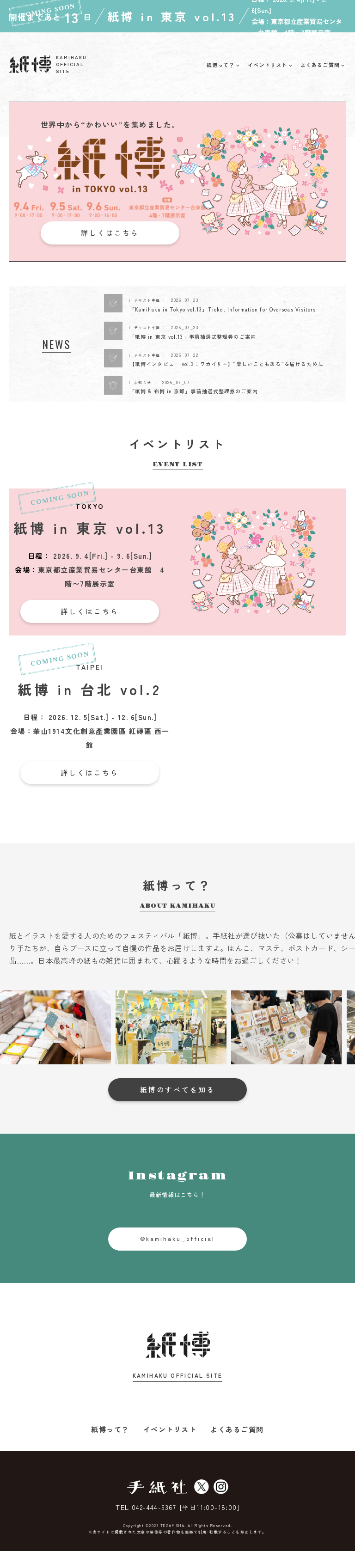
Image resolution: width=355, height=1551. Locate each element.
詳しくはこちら (110, 233)
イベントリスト (170, 1429)
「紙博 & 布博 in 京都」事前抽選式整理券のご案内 (193, 391)
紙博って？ (110, 1429)
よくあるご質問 (237, 1429)
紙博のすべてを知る (177, 1089)
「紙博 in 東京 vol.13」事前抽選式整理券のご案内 (192, 336)
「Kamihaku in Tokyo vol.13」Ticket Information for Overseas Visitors (222, 309)
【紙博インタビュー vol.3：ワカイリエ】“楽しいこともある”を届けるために (226, 363)
